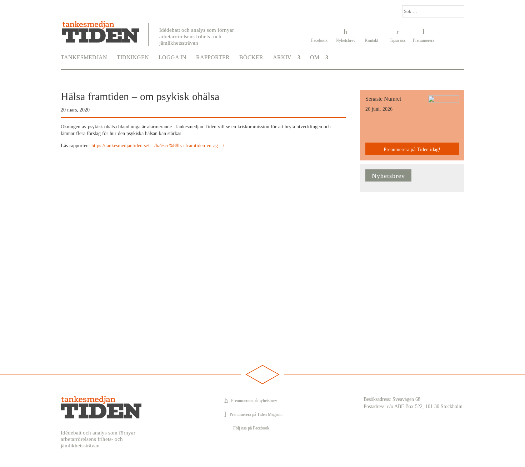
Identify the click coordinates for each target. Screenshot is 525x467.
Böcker (251, 57)
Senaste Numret (383, 99)
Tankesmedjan (84, 57)
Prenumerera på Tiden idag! (412, 149)
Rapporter (213, 57)
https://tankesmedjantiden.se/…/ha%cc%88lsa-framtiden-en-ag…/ (157, 145)
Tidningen (133, 57)
